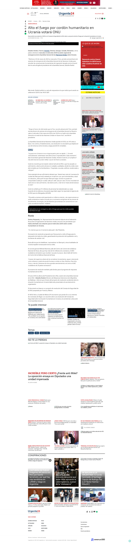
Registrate (98, 14)
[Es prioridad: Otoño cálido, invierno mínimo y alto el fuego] (31, 102)
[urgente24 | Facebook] (95, 18)
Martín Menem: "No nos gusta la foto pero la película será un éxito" (92, 380)
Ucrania (46, 51)
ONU (30, 150)
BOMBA (84, 155)
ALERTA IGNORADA (92, 310)
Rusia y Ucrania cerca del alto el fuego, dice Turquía (70, 101)
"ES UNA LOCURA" (87, 184)
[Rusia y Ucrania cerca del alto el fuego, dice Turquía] (56, 102)
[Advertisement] (53, 77)
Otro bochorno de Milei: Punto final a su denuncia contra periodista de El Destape (93, 359)
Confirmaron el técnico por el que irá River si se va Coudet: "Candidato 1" (88, 157)
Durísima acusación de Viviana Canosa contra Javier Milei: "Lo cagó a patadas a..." (89, 187)
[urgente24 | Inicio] (103, 533)
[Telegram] (25, 29)
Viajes (110, 8)
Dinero (80, 8)
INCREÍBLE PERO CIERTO (42, 373)
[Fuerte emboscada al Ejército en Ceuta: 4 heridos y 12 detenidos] (96, 312)
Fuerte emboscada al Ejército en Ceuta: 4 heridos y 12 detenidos (95, 315)
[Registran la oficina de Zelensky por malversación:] (37, 311)
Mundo (42, 8)
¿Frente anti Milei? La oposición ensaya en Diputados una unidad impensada (52, 376)
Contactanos (84, 524)
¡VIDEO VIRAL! (58, 421)
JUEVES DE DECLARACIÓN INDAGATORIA (66, 503)
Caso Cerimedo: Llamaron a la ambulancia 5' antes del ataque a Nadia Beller (66, 505)
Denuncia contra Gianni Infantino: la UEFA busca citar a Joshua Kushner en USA (92, 62)
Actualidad (34, 8)
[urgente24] (34, 513)
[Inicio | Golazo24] (104, 18)
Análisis (56, 8)
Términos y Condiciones (32, 537)
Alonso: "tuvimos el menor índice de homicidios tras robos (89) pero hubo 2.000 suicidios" (39, 423)
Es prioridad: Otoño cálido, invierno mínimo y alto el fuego (44, 101)
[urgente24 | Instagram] (100, 18)
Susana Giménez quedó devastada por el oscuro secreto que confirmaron (88, 179)
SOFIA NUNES (33, 382)
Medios (49, 8)
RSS (81, 529)
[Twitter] (25, 24)
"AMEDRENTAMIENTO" (88, 358)
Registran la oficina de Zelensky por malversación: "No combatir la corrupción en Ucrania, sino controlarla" (37, 315)
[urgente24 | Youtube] (102, 18)
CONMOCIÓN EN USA (34, 503)
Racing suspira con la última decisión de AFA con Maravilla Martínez (92, 447)
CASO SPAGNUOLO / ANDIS (36, 400)
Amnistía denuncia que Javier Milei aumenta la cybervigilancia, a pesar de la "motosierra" (66, 480)
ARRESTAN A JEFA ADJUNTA (35, 309)
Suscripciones (84, 522)
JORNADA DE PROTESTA (88, 170)
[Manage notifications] (130, 541)
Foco (68, 8)
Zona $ (86, 8)
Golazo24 (94, 8)
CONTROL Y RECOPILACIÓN (63, 474)
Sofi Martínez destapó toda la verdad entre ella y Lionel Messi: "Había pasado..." (88, 164)
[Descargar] (25, 31)
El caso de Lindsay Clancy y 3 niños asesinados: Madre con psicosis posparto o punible (39, 504)
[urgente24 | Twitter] (98, 18)
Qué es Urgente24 (85, 526)
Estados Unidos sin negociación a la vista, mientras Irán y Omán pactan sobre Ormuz (74, 322)
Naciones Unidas (61, 55)
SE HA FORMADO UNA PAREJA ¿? (90, 421)
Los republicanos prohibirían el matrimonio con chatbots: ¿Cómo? (92, 422)
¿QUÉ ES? (84, 177)
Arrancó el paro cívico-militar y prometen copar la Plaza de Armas (89, 172)
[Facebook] (25, 21)
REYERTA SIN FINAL (73, 316)
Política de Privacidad (42, 537)
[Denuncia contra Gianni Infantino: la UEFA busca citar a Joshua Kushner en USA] (56, 313)
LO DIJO (84, 162)
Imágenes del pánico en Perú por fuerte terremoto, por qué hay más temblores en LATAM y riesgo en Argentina (39, 478)
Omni (73, 8)
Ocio (62, 8)
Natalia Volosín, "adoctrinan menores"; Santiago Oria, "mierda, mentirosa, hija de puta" (37, 448)
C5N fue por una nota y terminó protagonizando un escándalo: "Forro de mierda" (65, 422)
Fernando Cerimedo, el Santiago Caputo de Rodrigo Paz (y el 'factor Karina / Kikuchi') (92, 479)
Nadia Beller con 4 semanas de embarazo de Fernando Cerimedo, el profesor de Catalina (93, 504)
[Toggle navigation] (28, 13)
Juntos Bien (102, 8)
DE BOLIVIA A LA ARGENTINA (89, 473)
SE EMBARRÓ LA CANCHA (54, 311)
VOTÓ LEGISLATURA (87, 400)
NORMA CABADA (90, 427)
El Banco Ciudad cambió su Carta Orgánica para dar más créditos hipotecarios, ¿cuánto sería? (92, 401)
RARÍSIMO (84, 503)
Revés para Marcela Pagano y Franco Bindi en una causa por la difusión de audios (39, 401)
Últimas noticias (25, 8)
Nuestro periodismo (85, 531)
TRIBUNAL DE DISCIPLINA (88, 446)
